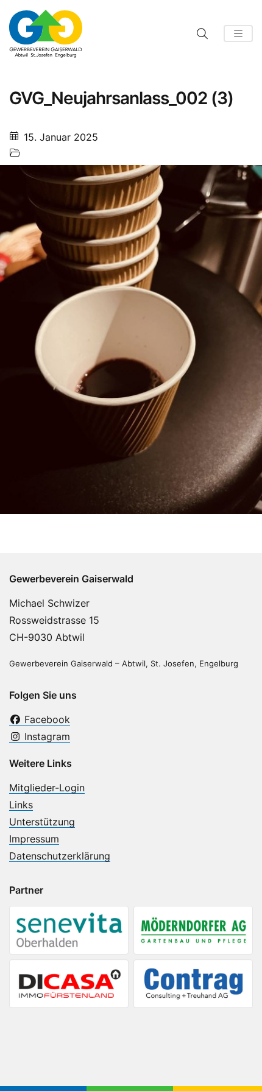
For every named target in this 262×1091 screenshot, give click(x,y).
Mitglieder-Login (47, 788)
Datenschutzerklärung (59, 856)
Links (21, 805)
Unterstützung (42, 822)
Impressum (34, 839)
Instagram (45, 736)
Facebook (45, 719)
